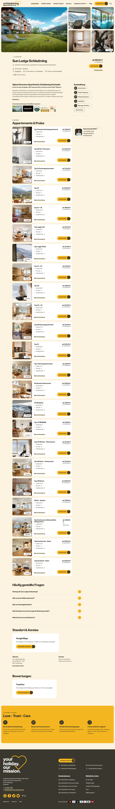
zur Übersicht (17, 57)
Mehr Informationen (39, 141)
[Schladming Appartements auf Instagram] (5, 796)
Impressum (14, 801)
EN (25, 795)
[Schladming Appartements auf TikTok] (14, 796)
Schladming (18, 71)
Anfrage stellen (98, 70)
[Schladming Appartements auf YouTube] (18, 796)
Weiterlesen (15, 99)
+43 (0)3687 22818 (88, 131)
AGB (20, 801)
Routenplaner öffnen (18, 666)
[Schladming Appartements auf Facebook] (9, 796)
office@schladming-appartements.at (14, 790)
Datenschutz (6, 801)
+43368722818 (8, 788)
